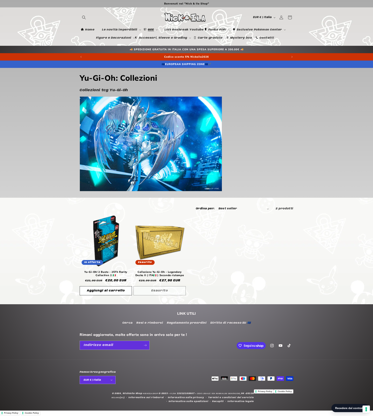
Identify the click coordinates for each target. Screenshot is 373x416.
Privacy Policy (265, 391)
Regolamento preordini (187, 323)
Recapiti (218, 401)
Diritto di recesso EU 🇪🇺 (230, 323)
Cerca (127, 323)
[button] (84, 17)
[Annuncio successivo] (292, 57)
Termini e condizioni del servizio (231, 397)
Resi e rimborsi (149, 323)
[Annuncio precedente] (81, 57)
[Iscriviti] (145, 345)
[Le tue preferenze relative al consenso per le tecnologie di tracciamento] (366, 409)
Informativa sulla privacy (186, 397)
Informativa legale (240, 401)
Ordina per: (205, 208)
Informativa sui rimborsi (146, 397)
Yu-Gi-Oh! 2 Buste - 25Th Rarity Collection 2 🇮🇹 (105, 273)
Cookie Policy (285, 391)
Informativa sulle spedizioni (188, 401)
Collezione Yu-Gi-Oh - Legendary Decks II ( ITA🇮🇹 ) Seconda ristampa (159, 273)
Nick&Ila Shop (132, 393)
